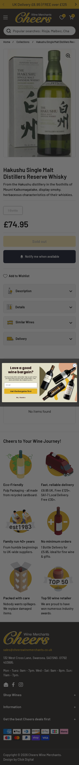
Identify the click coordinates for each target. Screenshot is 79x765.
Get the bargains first (20, 391)
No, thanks (20, 397)
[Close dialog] (74, 365)
